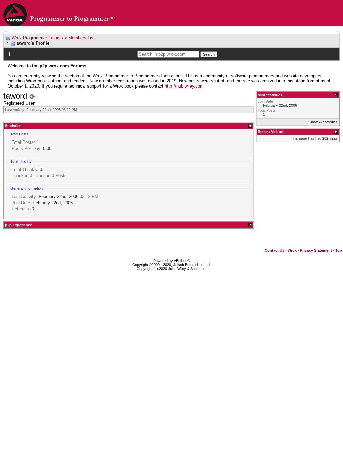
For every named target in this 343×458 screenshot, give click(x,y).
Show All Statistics (323, 122)
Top (338, 250)
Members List (81, 37)
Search (209, 54)
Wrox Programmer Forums (37, 37)
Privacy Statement (316, 250)
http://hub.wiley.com (184, 86)
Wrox (292, 250)
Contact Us (274, 250)
